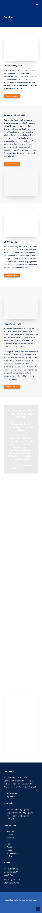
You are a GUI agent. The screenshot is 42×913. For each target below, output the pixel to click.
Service (9, 841)
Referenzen (11, 838)
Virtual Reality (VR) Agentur (17, 810)
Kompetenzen (12, 853)
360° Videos (11, 819)
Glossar (9, 847)
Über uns (10, 832)
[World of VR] (15, 5)
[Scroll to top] (38, 909)
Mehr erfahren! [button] (12, 96)
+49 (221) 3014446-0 (13, 880)
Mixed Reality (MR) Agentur (17, 816)
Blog (8, 844)
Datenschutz (11, 794)
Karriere (9, 835)
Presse (9, 850)
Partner (9, 856)
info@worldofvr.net (11, 883)
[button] (37, 5)
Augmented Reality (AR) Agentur (19, 813)
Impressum (10, 797)
